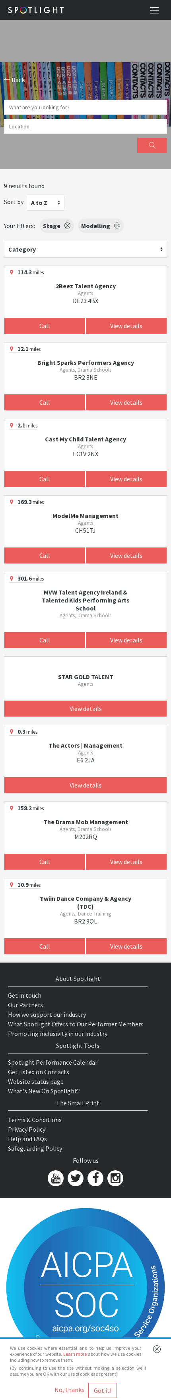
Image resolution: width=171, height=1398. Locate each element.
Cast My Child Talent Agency (85, 439)
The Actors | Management (85, 745)
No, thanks (69, 1390)
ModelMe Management (85, 516)
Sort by (13, 202)
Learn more (75, 1354)
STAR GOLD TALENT (85, 677)
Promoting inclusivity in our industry (57, 1034)
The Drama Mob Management (85, 822)
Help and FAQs (27, 1139)
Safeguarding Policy (35, 1148)
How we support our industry (47, 1014)
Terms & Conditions (35, 1120)
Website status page (36, 1081)
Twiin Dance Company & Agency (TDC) (85, 902)
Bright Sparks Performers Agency (85, 362)
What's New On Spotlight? (44, 1091)
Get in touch (24, 995)
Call (44, 326)
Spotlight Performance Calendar (52, 1062)
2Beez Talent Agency (86, 286)
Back (17, 80)
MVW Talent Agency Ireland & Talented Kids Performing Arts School (86, 600)
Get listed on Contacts (38, 1072)
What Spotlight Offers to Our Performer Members (76, 1024)
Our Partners (25, 1005)
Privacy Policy (26, 1129)
